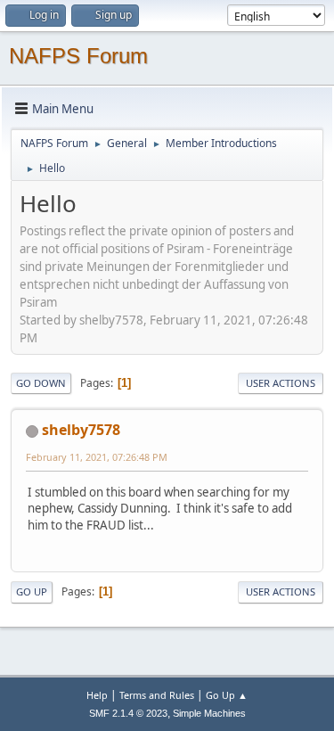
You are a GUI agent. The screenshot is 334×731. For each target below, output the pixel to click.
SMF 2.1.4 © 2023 (128, 713)
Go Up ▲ (227, 695)
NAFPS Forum (78, 56)
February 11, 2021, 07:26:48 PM (96, 457)
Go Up (31, 591)
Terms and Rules (156, 695)
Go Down (41, 383)
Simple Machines (209, 713)
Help (97, 695)
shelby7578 (81, 429)
